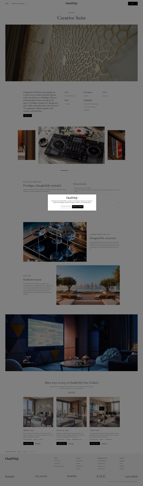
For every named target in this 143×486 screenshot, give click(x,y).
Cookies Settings (66, 206)
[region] (72, 202)
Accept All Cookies (78, 206)
